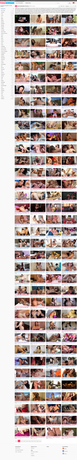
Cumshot (7, 30)
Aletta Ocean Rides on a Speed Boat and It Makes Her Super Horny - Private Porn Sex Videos (22, 189)
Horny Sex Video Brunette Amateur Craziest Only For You (53, 413)
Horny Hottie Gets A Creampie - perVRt (22, 59)
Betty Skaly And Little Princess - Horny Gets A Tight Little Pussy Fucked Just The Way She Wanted (22, 260)
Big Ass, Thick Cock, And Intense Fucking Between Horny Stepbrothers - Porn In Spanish (53, 272)
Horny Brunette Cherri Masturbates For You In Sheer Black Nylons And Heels (22, 283)
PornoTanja (13, 0)
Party (7, 77)
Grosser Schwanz (7, 51)
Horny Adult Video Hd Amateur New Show (22, 295)
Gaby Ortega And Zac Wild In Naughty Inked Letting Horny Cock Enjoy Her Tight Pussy (53, 224)
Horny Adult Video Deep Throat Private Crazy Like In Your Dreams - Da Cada (69, 165)
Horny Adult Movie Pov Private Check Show (69, 354)
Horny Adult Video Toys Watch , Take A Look (22, 213)
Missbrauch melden (34, 451)
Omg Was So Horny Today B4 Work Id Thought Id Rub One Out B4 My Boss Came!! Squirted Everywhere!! (53, 260)
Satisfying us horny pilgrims (67, 401)
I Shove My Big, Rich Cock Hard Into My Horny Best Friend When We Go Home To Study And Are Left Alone (37, 177)
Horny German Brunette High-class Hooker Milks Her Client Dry (69, 201)
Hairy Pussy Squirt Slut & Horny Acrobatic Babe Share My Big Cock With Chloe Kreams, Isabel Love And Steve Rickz (69, 366)
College (7, 28)
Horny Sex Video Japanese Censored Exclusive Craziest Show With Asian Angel (53, 118)
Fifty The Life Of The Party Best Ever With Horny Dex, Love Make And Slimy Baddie (22, 142)
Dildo (7, 36)
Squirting (7, 90)
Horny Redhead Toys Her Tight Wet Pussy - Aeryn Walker (22, 437)
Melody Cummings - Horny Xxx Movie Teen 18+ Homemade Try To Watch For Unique (37, 295)
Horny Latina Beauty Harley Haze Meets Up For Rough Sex (22, 118)
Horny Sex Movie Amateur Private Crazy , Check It (53, 213)
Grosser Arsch (7, 49)
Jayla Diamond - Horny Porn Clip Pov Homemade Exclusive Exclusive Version (69, 295)
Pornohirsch (48, 249)
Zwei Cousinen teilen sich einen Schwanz (37, 366)
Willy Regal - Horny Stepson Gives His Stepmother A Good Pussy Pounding (53, 130)
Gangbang (7, 46)
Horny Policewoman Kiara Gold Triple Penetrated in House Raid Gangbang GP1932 (37, 189)
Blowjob (7, 25)
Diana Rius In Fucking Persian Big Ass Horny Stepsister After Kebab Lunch (53, 425)
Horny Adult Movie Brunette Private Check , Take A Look (53, 154)
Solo (7, 87)
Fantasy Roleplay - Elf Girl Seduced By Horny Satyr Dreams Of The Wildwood (22, 71)
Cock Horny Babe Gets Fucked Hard (37, 59)
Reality (7, 80)
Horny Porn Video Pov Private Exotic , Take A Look (22, 413)
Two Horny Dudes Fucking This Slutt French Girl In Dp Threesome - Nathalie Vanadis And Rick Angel (69, 130)
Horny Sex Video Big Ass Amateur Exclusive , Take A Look (69, 24)
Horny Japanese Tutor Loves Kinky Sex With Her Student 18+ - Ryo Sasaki (53, 71)
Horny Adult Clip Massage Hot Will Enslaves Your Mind (37, 201)
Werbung (32, 448)
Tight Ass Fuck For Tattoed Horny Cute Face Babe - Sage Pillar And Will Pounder (37, 378)
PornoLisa (2, 0)
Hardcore (7, 56)
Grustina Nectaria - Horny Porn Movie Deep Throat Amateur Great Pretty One (37, 272)
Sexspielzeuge (7, 85)
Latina (7, 61)
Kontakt (32, 453)
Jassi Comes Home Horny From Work (37, 342)
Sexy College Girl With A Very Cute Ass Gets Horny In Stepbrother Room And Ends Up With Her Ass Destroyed (37, 413)
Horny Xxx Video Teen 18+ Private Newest (53, 283)
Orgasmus (7, 74)
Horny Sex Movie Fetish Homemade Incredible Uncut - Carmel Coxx (37, 83)
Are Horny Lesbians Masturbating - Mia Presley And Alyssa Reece (22, 401)
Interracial (7, 59)
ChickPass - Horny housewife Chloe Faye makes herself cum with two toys (37, 437)
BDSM (7, 20)
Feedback (32, 455)
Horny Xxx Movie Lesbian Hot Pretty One (37, 236)
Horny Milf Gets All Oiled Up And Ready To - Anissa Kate (69, 118)
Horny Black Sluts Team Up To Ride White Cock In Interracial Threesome (37, 307)
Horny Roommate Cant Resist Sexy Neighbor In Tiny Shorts (22, 248)
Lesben (7, 62)
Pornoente (32, 367)
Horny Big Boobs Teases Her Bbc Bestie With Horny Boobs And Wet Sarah (69, 83)
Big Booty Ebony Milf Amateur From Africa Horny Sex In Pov (37, 425)
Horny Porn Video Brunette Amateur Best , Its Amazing (69, 437)
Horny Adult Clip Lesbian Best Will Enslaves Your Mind (22, 378)
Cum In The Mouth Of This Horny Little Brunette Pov (53, 307)
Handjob (7, 54)
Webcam (7, 98)
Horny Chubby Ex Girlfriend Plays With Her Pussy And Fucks (37, 401)
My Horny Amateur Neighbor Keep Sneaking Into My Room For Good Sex (37, 71)
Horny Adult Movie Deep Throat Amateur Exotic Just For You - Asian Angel (69, 307)
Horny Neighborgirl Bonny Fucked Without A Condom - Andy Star (22, 154)
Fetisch (7, 41)
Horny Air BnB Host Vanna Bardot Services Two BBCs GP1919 (53, 24)
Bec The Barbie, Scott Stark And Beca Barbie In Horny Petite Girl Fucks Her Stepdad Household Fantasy (37, 142)
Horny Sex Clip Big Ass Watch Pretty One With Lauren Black (22, 319)
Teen (7, 93)
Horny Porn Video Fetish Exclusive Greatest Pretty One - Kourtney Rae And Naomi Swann (53, 295)
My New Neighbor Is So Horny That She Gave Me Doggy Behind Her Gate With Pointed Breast (53, 319)
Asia (7, 17)
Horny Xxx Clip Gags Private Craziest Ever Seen (53, 47)
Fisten (7, 44)
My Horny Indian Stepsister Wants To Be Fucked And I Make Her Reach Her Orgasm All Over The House (22, 106)
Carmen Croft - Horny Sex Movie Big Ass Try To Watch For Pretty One (37, 260)
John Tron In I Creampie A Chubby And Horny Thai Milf (22, 390)
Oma (7, 70)
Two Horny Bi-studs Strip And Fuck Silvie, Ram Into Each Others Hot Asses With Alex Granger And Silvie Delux (53, 165)
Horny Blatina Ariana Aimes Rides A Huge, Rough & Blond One (69, 224)
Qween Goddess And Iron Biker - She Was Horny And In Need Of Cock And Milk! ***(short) (53, 366)
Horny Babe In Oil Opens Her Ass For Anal (69, 425)
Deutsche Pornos (7, 33)
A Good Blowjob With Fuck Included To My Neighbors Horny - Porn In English (69, 319)
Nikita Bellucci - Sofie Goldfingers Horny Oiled (53, 437)
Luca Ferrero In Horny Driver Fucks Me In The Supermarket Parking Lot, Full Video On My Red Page (53, 378)
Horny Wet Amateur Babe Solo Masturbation (22, 236)
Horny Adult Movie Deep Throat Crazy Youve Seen (37, 224)
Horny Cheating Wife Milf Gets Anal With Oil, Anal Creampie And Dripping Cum (53, 354)
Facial (7, 39)
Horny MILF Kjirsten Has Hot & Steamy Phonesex (69, 213)
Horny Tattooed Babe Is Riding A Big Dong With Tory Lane (53, 342)
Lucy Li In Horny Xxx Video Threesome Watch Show (69, 47)
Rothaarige (7, 82)
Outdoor (7, 75)
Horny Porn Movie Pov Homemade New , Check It (37, 106)
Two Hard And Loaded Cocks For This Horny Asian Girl (69, 59)
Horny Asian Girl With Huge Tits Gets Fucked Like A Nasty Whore (22, 201)
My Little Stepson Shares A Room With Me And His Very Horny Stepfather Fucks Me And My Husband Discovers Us (53, 59)
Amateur (7, 12)
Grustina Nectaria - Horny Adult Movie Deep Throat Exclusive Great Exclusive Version (37, 283)
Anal (7, 13)
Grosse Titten (7, 48)
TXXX (16, 25)
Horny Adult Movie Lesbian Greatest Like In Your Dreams (69, 236)
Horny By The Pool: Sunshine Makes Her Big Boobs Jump (37, 248)
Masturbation (7, 64)
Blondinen (7, 23)
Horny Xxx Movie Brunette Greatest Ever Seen (69, 390)
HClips (63, 25)
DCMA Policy (17, 448)
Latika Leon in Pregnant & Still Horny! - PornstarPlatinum (69, 71)
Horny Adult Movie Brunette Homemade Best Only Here (53, 142)
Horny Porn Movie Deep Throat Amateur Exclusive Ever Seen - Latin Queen (37, 213)
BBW (7, 18)
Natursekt (7, 69)
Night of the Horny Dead (51, 189)
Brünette (7, 26)
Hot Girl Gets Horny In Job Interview (22, 130)
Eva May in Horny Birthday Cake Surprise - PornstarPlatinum (69, 177)
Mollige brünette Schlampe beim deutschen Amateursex (53, 248)
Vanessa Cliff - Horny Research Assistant (22, 177)
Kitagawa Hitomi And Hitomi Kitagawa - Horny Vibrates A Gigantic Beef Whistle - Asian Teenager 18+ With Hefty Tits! (53, 401)
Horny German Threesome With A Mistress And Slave (37, 130)
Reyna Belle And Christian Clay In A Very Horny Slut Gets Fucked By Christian (37, 354)
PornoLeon (8, 0)
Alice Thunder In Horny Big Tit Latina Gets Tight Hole (22, 342)
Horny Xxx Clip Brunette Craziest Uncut (69, 248)
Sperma (7, 88)
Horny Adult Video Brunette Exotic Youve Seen (22, 83)
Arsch (7, 15)
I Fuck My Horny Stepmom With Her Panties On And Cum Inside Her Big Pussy (22, 47)
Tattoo (7, 92)
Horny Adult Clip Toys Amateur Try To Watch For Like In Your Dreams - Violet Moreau (22, 331)
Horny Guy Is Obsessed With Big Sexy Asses (22, 307)
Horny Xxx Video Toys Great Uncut (22, 24)
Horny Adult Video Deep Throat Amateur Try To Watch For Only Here (69, 331)
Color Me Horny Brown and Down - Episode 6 (69, 413)
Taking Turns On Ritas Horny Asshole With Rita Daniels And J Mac (37, 390)
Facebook (66, 451)
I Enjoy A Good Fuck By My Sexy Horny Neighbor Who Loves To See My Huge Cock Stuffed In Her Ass (22, 425)
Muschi (7, 67)
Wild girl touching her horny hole (37, 331)
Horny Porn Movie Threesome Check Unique (37, 319)
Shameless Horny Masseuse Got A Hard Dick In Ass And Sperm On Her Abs (53, 201)
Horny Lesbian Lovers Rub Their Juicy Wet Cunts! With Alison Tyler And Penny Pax (69, 342)
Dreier (7, 38)
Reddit (65, 448)
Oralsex (7, 72)
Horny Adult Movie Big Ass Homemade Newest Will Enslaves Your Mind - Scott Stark (69, 272)
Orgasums (42, 13)
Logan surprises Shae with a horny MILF (69, 154)
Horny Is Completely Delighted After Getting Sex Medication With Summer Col (22, 366)
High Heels (7, 57)
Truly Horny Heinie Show (67, 189)
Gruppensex (7, 52)
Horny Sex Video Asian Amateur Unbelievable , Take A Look (22, 272)
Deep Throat (7, 31)
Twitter (65, 453)
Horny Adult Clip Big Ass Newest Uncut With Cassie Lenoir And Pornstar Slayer (69, 260)
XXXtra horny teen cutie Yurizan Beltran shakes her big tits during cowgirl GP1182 (69, 378)
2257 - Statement (18, 451)
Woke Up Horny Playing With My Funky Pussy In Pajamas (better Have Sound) (69, 106)
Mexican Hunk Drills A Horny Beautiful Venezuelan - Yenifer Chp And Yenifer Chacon (37, 154)
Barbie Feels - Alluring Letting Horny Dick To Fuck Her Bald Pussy (22, 224)
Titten (7, 95)
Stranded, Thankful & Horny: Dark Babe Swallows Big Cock (53, 106)
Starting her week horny (35, 24)
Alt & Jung (7, 10)
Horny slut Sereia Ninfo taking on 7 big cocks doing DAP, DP (69, 283)
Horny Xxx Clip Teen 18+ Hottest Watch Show (37, 47)
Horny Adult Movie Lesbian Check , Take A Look (53, 390)
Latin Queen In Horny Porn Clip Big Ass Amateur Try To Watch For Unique (53, 331)
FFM (7, 43)
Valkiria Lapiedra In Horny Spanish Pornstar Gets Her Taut (22, 165)
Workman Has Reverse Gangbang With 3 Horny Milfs (37, 165)
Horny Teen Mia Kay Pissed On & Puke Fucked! (37, 118)
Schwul (7, 83)
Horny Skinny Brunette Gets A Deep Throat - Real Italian (69, 142)
